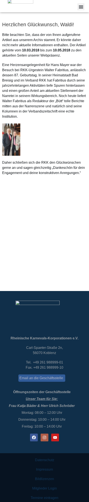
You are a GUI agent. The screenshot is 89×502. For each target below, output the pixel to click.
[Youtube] (55, 437)
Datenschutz (44, 460)
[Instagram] (44, 437)
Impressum (44, 469)
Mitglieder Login (44, 488)
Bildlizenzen (44, 479)
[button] (80, 6)
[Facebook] (34, 437)
